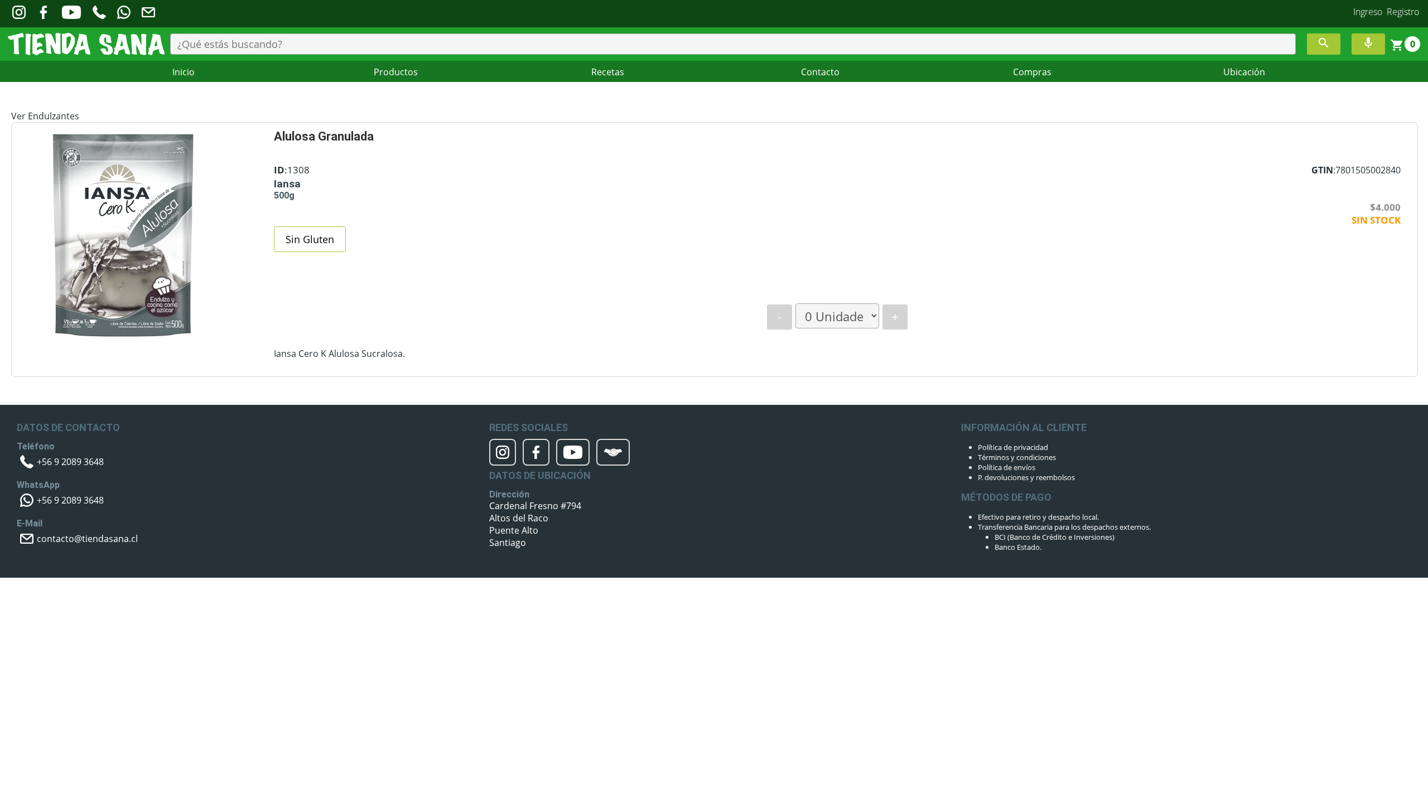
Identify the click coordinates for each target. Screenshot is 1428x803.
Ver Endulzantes (45, 116)
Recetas (607, 72)
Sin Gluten (310, 239)
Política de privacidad (1013, 447)
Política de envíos (1006, 467)
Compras (1032, 72)
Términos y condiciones (1017, 457)
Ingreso (1367, 12)
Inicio (183, 72)
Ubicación (1244, 72)
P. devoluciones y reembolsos (1026, 477)
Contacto (820, 72)
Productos (396, 72)
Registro (1403, 12)
